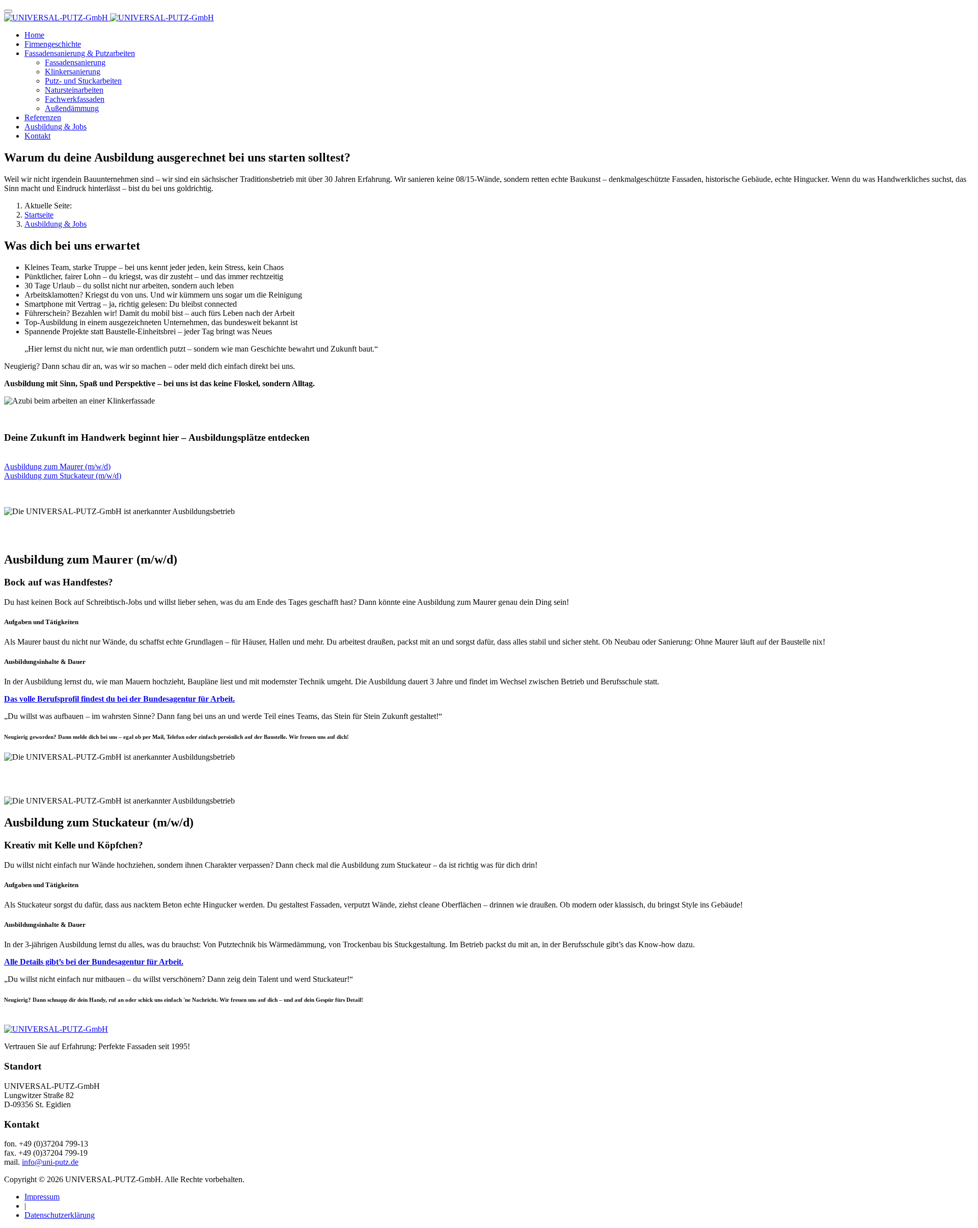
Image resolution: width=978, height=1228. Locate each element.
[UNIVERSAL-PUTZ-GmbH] (109, 17)
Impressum (42, 1196)
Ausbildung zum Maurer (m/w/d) (57, 466)
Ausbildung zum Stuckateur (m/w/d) (62, 475)
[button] (79, 53)
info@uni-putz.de (50, 1162)
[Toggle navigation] (8, 11)
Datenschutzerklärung (59, 1215)
